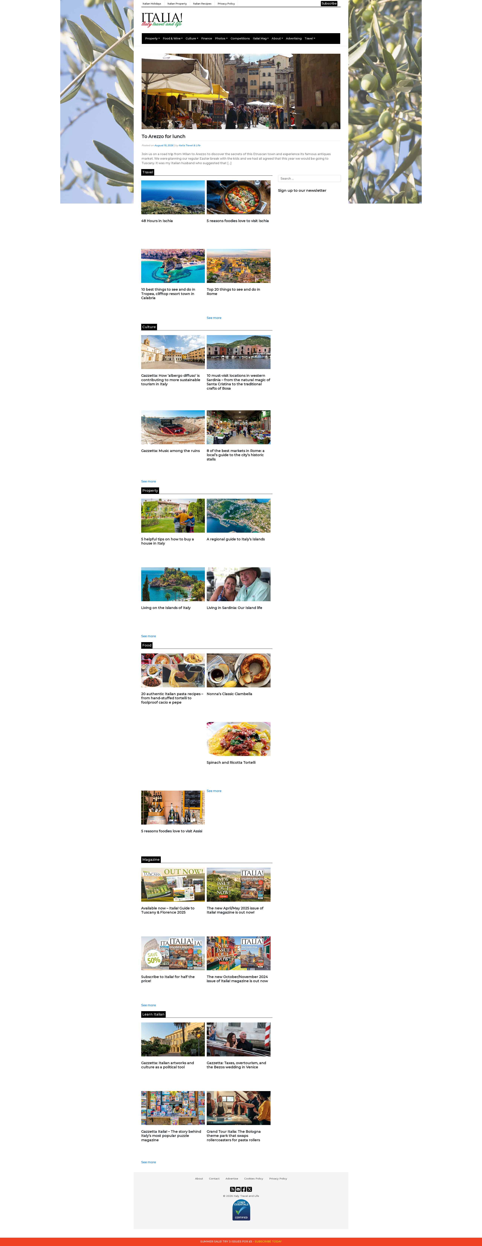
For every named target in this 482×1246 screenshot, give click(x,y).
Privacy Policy (226, 3)
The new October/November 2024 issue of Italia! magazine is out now (237, 979)
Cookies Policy (253, 1178)
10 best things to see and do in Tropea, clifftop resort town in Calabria (168, 293)
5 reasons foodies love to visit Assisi (171, 831)
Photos (220, 38)
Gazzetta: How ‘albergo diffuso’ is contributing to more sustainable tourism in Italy (170, 380)
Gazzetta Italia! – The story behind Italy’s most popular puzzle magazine (171, 1136)
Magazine (151, 860)
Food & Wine (172, 38)
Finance (206, 38)
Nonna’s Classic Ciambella (229, 694)
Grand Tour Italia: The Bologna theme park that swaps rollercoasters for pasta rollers (234, 1136)
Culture (191, 38)
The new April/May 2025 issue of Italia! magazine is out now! (235, 910)
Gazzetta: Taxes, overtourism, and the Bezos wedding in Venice (236, 1065)
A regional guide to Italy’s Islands (236, 539)
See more (214, 318)
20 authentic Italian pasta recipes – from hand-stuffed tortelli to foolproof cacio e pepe (172, 698)
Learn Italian (153, 1014)
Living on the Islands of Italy (166, 608)
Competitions (240, 38)
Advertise (232, 1178)
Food (146, 645)
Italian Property (177, 3)
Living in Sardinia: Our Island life (234, 608)
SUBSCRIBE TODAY (268, 1241)
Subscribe (329, 3)
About (276, 38)
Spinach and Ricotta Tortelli (231, 762)
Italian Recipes (202, 3)
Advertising (294, 38)
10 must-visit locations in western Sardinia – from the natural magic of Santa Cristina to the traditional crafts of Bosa (238, 382)
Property (151, 38)
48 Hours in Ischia (157, 221)
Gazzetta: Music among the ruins (170, 451)
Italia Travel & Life (189, 145)
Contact (214, 1178)
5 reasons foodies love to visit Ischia (238, 221)
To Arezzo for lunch (163, 136)
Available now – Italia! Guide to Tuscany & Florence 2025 (167, 910)
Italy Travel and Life (246, 1195)
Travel (309, 38)
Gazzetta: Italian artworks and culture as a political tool (167, 1065)
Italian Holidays (152, 3)
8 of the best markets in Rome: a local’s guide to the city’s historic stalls (236, 455)
